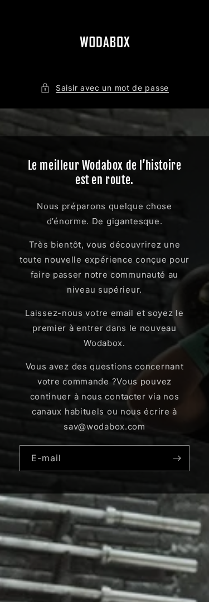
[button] (104, 88)
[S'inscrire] (176, 458)
